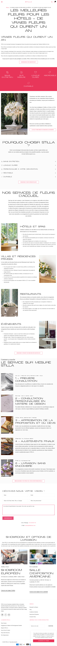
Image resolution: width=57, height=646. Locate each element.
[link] (14, 114)
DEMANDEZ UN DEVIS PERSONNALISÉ (29, 182)
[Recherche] (51, 2)
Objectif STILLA (4, 627)
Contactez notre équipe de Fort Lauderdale (39, 591)
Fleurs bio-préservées (5, 632)
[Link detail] (14, 557)
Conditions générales (34, 612)
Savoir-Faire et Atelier (5, 630)
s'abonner (50, 625)
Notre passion (3, 623)
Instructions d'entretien (34, 614)
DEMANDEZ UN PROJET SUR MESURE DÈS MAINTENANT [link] (28, 353)
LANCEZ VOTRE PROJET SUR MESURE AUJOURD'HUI (43, 129)
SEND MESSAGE (8, 518)
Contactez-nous (33, 616)
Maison (7, 7)
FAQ (30, 609)
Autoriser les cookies (43, 640)
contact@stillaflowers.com (30, 525)
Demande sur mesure (34, 607)
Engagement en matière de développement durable (11, 625)
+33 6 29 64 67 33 (32, 522)
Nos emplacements (5, 635)
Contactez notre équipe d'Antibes (8, 590)
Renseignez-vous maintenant (28, 62)
